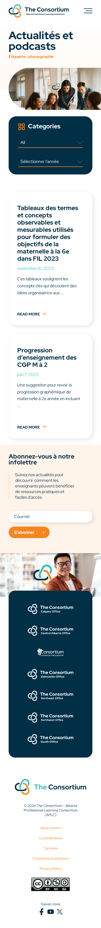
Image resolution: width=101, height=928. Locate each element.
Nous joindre (51, 828)
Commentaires (50, 838)
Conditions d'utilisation (51, 858)
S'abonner (24, 532)
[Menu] (88, 10)
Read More (28, 313)
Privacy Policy (51, 868)
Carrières (50, 848)
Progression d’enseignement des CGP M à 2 (46, 357)
